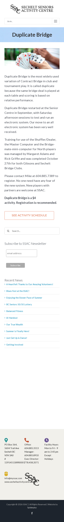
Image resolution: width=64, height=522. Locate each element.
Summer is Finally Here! (17, 331)
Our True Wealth (14, 324)
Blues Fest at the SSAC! (17, 291)
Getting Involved (14, 344)
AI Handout (12, 317)
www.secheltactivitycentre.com (19, 481)
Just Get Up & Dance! (16, 338)
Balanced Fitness (14, 311)
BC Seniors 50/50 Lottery (19, 304)
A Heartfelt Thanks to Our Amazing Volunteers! (29, 284)
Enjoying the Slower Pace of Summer (24, 297)
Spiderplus (32, 507)
